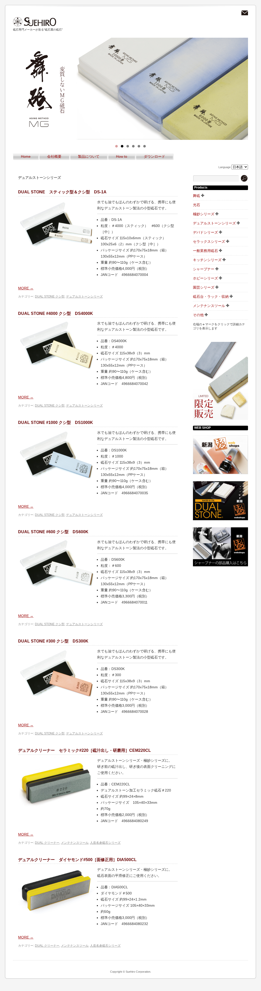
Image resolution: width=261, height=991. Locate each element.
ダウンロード (154, 156)
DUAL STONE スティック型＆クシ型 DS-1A (62, 192)
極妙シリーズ (203, 214)
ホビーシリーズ (205, 278)
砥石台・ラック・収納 (211, 296)
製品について (88, 156)
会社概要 (54, 156)
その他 (198, 315)
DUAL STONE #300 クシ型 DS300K (53, 641)
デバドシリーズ (205, 232)
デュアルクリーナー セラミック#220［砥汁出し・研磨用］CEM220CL (84, 750)
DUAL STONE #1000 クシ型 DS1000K (55, 422)
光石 (196, 205)
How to (121, 156)
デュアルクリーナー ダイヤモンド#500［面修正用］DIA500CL (77, 860)
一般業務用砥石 (205, 251)
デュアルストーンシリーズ (84, 296)
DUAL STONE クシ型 (49, 296)
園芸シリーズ (203, 287)
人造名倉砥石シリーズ (105, 843)
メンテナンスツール (74, 843)
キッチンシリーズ (207, 260)
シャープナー (203, 269)
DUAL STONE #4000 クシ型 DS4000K (55, 313)
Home (26, 156)
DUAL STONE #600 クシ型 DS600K (53, 532)
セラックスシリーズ (209, 241)
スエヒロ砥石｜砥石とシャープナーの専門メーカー (34, 22)
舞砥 (196, 196)
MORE (25, 288)
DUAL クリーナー (47, 843)
